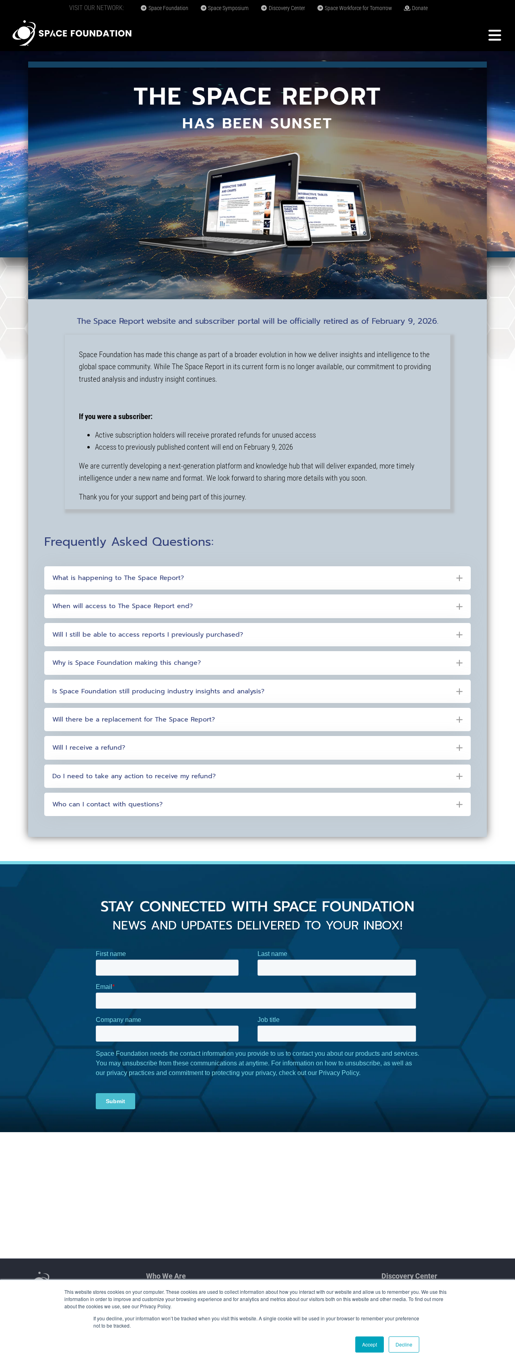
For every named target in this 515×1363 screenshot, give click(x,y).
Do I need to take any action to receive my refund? (134, 776)
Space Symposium (228, 8)
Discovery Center (286, 8)
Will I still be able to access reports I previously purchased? (147, 634)
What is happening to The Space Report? (118, 578)
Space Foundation (167, 8)
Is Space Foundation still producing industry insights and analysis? (158, 691)
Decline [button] (404, 1344)
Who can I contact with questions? (107, 804)
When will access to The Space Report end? (122, 606)
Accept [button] (369, 1344)
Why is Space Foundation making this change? (126, 662)
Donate (419, 8)
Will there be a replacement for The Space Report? (133, 719)
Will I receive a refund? (88, 747)
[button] (257, 578)
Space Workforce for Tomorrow (357, 8)
